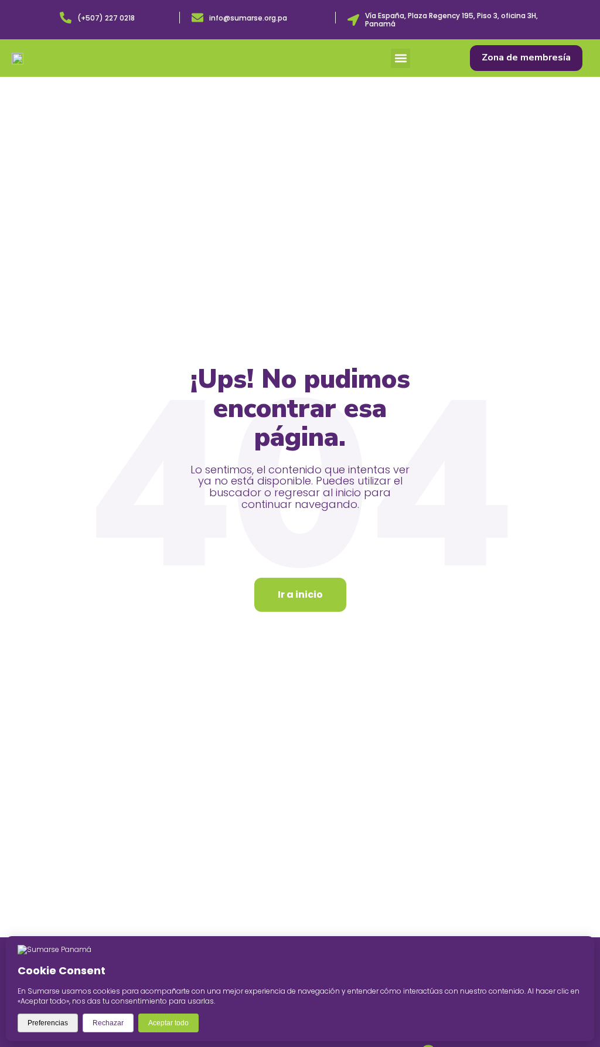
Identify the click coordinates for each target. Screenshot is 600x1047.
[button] (400, 58)
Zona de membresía (526, 57)
